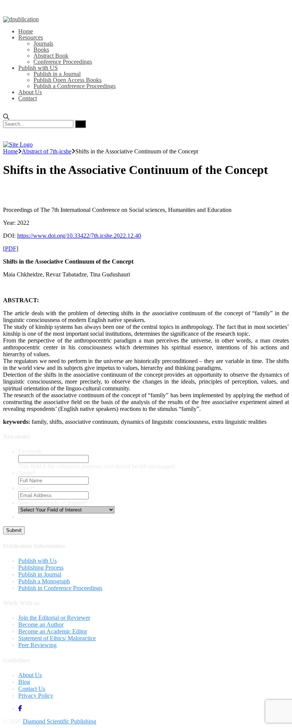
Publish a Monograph (44, 581)
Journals (43, 43)
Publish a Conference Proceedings (74, 86)
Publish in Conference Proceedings (60, 588)
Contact (27, 98)
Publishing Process (40, 567)
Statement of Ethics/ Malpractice (57, 638)
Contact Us (31, 688)
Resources (30, 37)
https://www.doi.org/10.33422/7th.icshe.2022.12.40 (79, 235)
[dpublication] (21, 19)
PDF (10, 248)
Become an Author (40, 624)
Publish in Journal (39, 574)
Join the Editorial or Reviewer (54, 617)
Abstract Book (50, 55)
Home (25, 31)
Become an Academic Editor (52, 631)
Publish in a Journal (57, 74)
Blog (24, 682)
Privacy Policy (35, 695)
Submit (14, 530)
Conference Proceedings (62, 61)
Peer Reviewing (37, 645)
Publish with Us (37, 560)
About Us (30, 92)
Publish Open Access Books (67, 80)
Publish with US (38, 68)
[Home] (18, 144)
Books (41, 49)
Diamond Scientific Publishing (59, 721)
